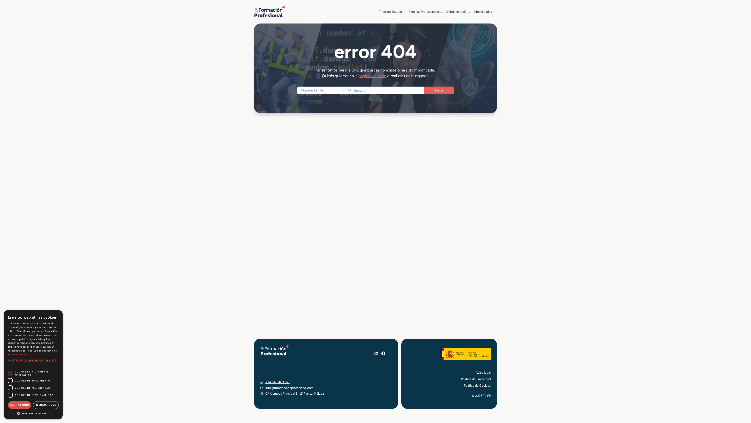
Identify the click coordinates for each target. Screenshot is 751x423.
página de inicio (372, 75)
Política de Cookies (477, 385)
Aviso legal (483, 372)
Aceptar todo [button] (19, 405)
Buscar (439, 90)
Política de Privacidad (476, 379)
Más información (17, 354)
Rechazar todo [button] (45, 405)
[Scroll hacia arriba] (741, 402)
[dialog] (33, 364)
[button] (33, 363)
